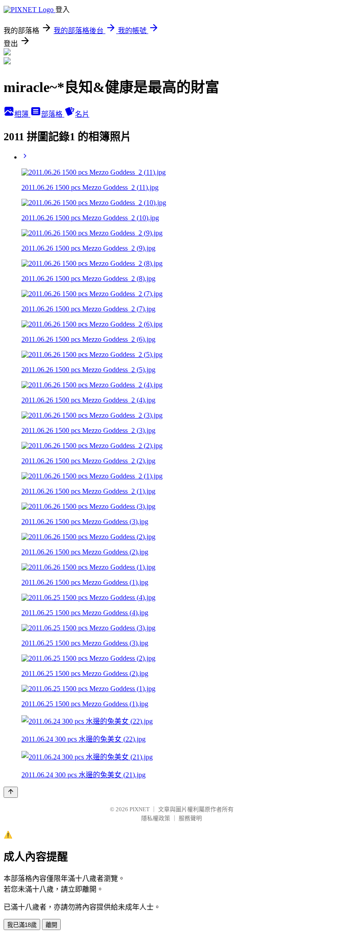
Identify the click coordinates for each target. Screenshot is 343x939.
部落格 (52, 114)
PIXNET (140, 809)
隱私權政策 (155, 818)
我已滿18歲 (22, 925)
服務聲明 (190, 818)
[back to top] (11, 792)
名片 (82, 114)
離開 (51, 925)
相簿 (22, 114)
